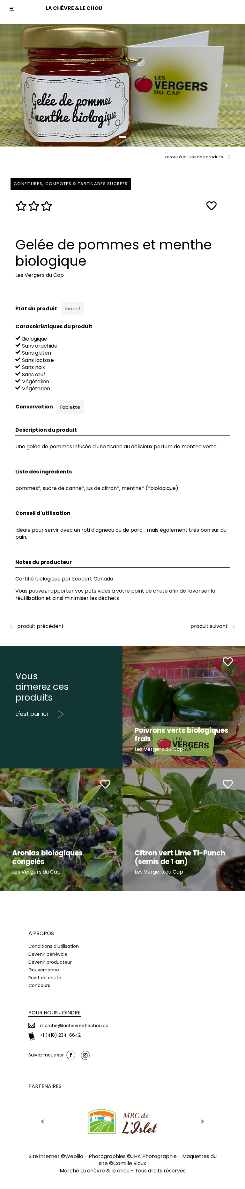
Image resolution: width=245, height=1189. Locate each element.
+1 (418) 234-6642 (60, 1035)
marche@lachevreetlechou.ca (74, 1026)
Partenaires (45, 1086)
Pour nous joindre (54, 1012)
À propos (41, 933)
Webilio (74, 1156)
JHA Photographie (154, 1156)
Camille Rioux (129, 1163)
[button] (18, 85)
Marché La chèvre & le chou (95, 1170)
